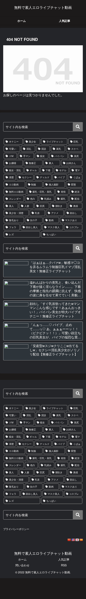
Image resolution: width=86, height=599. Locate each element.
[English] (73, 539)
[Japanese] (77, 539)
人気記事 (63, 559)
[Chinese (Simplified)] (69, 539)
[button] (78, 127)
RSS (64, 565)
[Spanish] (81, 539)
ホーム (22, 559)
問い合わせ (22, 565)
